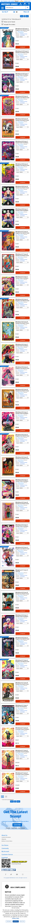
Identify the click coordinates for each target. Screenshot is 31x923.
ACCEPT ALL (15, 921)
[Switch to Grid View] (6, 797)
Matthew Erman (23, 34)
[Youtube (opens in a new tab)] (17, 874)
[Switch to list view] (14, 12)
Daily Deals (14, 828)
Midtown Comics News (7, 841)
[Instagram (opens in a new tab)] (22, 874)
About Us (4, 835)
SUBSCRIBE (17, 825)
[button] (20, 4)
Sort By (4, 12)
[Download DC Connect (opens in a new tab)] (16, 869)
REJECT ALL (22, 921)
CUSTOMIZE (8, 921)
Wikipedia (4, 839)
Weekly (8, 828)
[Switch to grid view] (17, 12)
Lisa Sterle (22, 35)
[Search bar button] (27, 7)
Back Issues (21, 828)
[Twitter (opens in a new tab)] (11, 874)
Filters (26, 12)
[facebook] (5, 874)
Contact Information (6, 837)
